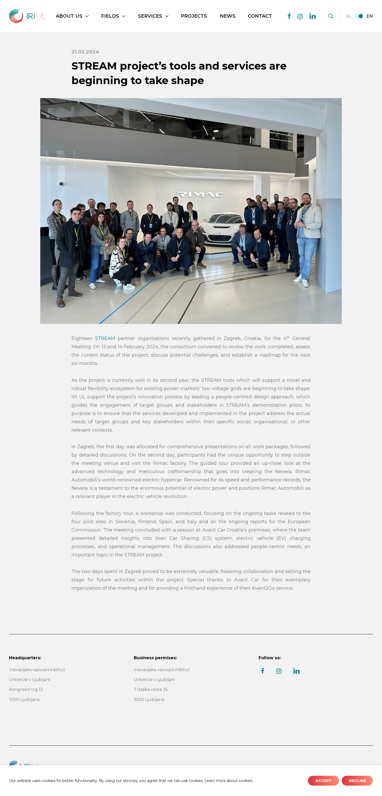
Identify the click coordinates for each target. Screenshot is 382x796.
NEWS (227, 16)
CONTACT (260, 16)
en (369, 16)
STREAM (105, 338)
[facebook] (289, 16)
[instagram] (300, 16)
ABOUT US (69, 16)
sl (348, 16)
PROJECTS (194, 16)
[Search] (330, 16)
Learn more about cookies (228, 780)
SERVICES (150, 16)
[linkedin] (312, 16)
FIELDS (110, 16)
